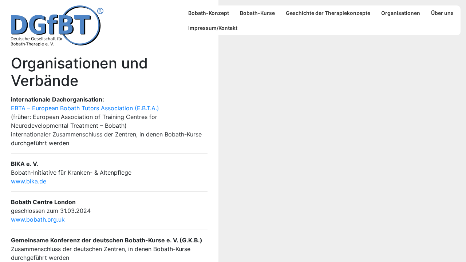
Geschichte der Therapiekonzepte (328, 13)
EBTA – (21, 108)
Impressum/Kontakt (212, 28)
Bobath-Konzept (208, 13)
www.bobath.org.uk (38, 219)
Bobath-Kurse (257, 13)
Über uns (442, 13)
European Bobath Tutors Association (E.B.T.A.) (95, 108)
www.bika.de (28, 181)
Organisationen (400, 13)
